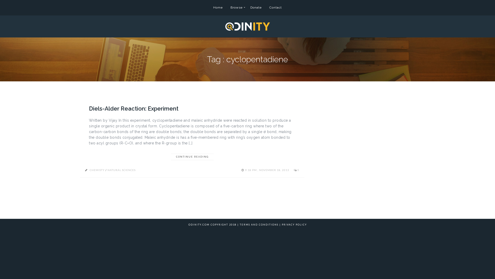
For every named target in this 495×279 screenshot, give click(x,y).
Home (218, 7)
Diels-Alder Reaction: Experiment (133, 108)
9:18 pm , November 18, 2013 (267, 170)
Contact (275, 7)
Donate (256, 7)
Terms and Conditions (259, 224)
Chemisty (97, 170)
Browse (236, 7)
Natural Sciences (122, 170)
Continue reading (192, 157)
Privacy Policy (294, 224)
